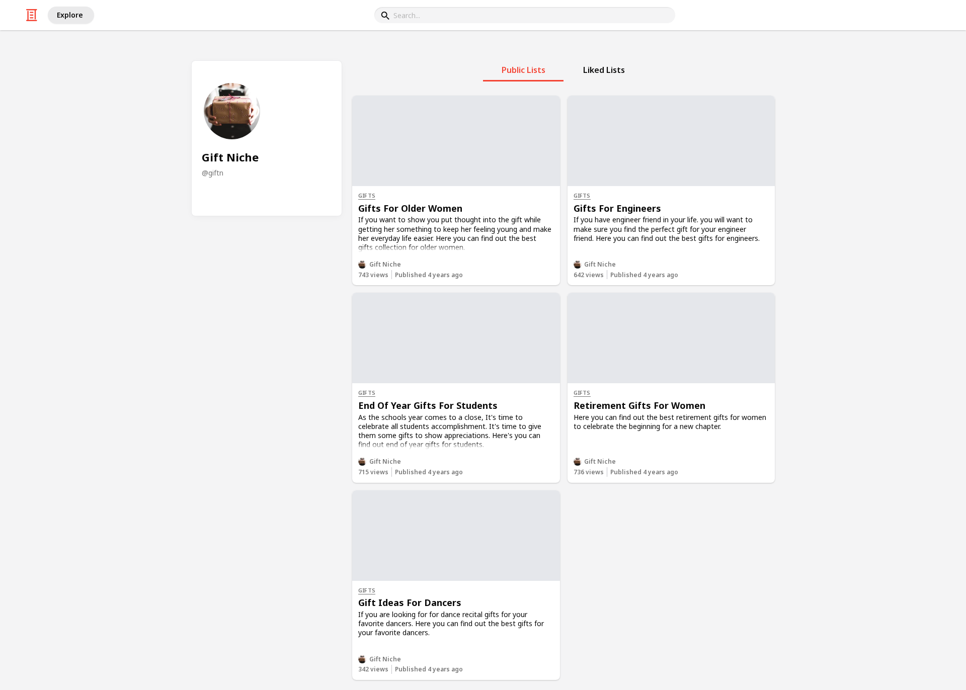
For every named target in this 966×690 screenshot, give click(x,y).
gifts (366, 195)
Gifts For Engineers (617, 208)
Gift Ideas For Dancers (409, 602)
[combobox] (525, 15)
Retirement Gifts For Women (639, 405)
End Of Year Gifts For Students (428, 405)
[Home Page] (32, 15)
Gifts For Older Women (410, 208)
